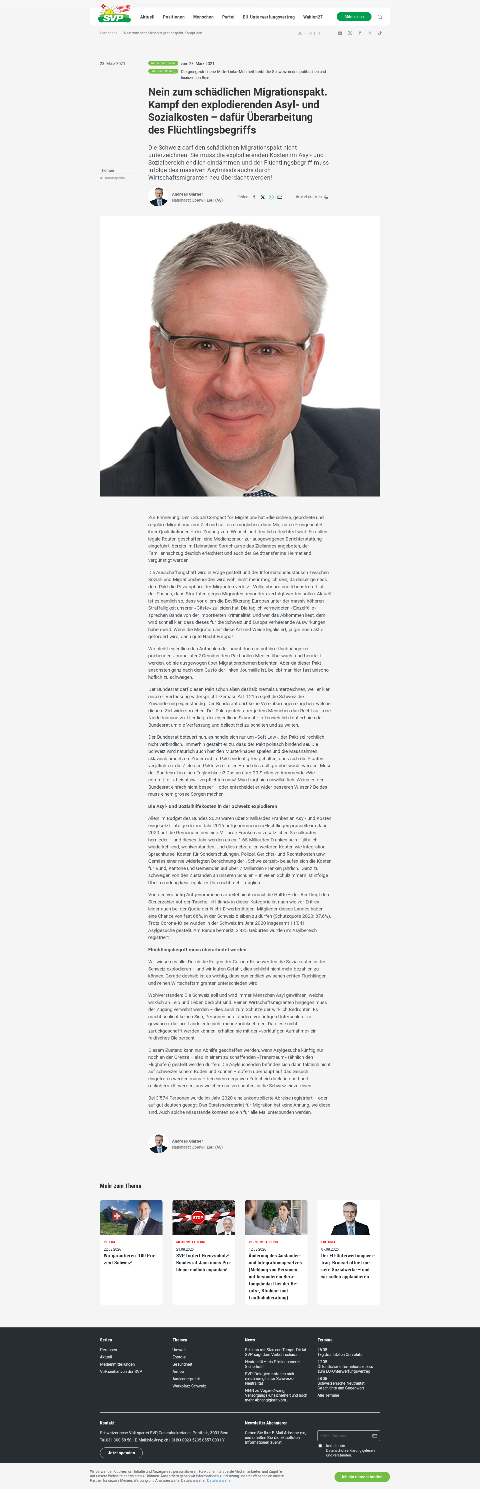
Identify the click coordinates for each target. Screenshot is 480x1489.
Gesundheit (182, 1364)
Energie (179, 1357)
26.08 (322, 1349)
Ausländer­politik (113, 178)
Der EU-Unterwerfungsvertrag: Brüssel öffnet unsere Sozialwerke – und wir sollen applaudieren (348, 1266)
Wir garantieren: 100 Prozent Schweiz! (130, 1259)
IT (319, 33)
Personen (108, 1349)
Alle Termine (328, 1395)
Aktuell (106, 1357)
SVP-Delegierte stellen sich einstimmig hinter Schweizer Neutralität (270, 1378)
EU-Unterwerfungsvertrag (269, 17)
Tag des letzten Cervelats (340, 1354)
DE (300, 33)
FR (310, 33)
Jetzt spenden (121, 1452)
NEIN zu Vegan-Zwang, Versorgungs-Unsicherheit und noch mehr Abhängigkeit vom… (276, 1395)
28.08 (322, 1378)
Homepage (109, 33)
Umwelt (179, 1349)
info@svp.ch (157, 1440)
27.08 (322, 1361)
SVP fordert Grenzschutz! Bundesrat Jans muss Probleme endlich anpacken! (203, 1263)
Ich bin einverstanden (362, 1476)
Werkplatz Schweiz (189, 1386)
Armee (178, 1371)
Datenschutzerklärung (344, 1450)
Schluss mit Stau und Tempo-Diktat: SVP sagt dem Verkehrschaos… (276, 1352)
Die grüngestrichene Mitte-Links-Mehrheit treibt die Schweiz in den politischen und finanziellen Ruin (253, 74)
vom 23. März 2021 (197, 63)
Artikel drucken (309, 196)
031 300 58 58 (119, 1440)
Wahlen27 (313, 17)
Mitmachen (354, 16)
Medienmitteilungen (117, 1364)
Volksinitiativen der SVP (121, 1371)
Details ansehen (219, 1480)
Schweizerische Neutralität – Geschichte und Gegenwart (343, 1385)
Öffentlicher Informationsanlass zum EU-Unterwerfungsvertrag (345, 1369)
